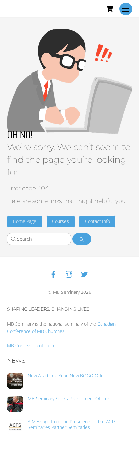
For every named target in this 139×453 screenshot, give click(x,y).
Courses (60, 221)
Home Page (24, 221)
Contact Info (97, 221)
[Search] (81, 239)
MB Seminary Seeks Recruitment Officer (68, 399)
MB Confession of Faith (30, 345)
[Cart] (109, 8)
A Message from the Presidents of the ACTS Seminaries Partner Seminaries (72, 424)
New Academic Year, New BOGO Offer (66, 376)
